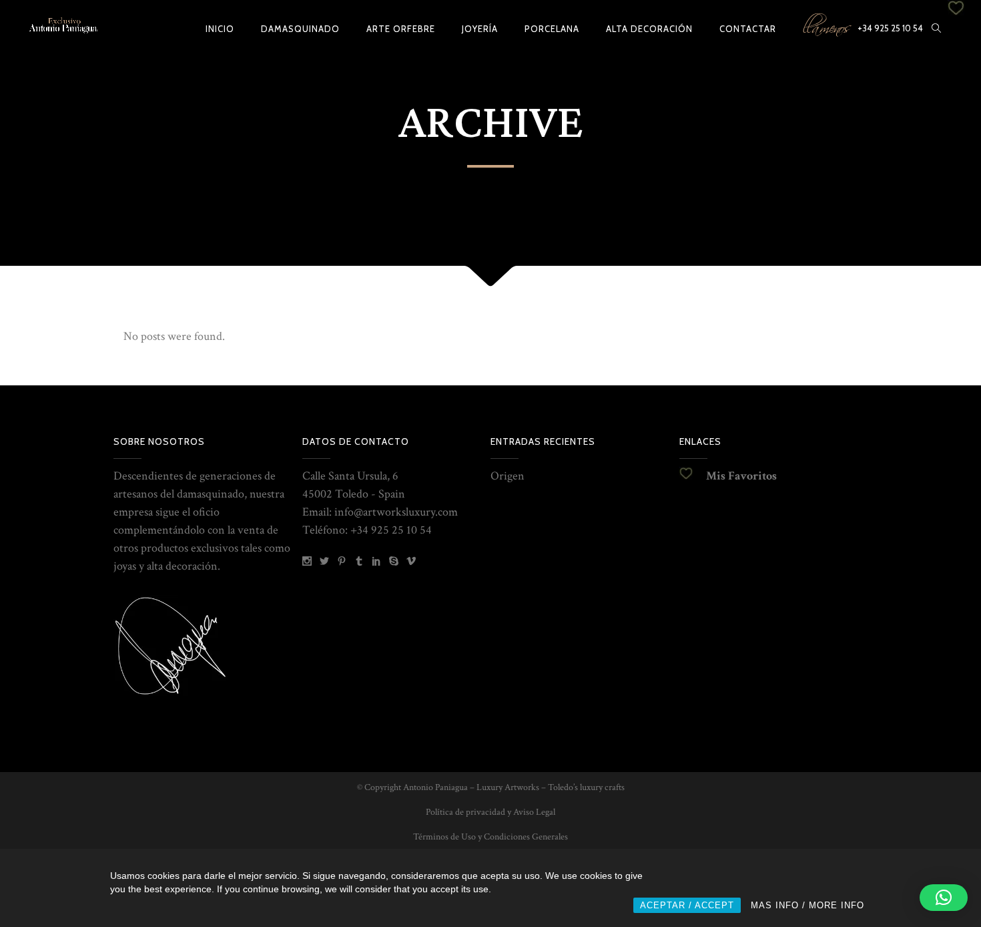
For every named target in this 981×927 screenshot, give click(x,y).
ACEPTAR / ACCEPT (687, 905)
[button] (944, 897)
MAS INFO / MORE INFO (807, 905)
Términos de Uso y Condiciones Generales (490, 837)
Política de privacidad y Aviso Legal (490, 812)
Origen (507, 476)
